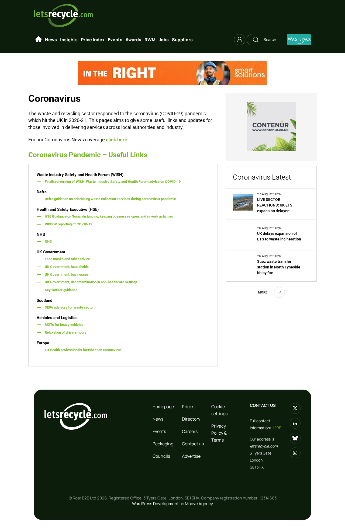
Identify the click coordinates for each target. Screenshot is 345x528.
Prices (188, 407)
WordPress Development (155, 503)
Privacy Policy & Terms (219, 433)
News (51, 40)
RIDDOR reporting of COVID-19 (68, 224)
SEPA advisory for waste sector (69, 307)
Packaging (163, 444)
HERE (276, 427)
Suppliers (182, 40)
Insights (69, 40)
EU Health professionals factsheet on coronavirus (83, 350)
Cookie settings (219, 410)
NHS (48, 241)
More (262, 292)
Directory (191, 419)
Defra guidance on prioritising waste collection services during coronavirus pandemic (110, 199)
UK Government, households (67, 267)
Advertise (191, 456)
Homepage (163, 407)
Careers (190, 431)
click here (116, 139)
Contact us (193, 444)
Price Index (93, 40)
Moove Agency (199, 503)
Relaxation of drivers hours (66, 332)
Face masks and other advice (67, 259)
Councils (161, 456)
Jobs (164, 40)
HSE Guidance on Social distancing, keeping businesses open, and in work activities (109, 216)
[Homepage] (38, 40)
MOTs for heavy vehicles (64, 325)
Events (115, 40)
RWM (150, 40)
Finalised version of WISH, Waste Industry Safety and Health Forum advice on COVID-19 (113, 182)
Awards (133, 40)
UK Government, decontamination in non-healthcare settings (91, 282)
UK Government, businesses (67, 274)
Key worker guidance (61, 290)
